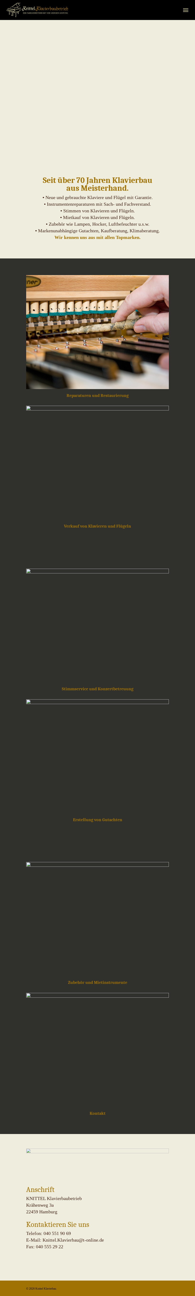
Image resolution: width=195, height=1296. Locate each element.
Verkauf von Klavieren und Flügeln (97, 526)
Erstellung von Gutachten (97, 819)
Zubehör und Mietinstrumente (97, 982)
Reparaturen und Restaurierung (98, 395)
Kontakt (98, 1113)
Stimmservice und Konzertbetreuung (97, 688)
